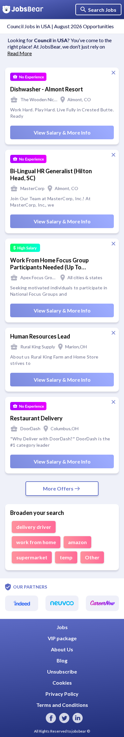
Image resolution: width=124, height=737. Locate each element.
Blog (62, 660)
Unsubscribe (62, 671)
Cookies (62, 683)
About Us (62, 649)
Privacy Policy (62, 694)
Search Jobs (102, 10)
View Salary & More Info (62, 132)
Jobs (62, 627)
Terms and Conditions (62, 705)
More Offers (58, 488)
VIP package (62, 638)
